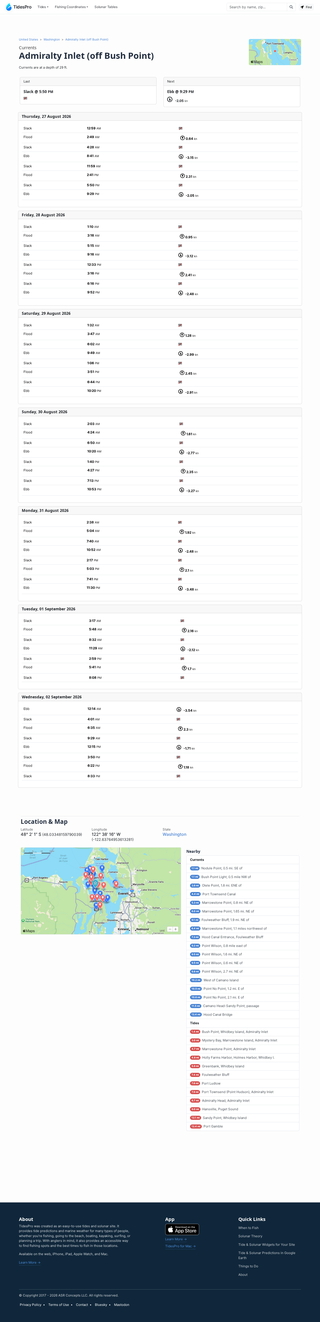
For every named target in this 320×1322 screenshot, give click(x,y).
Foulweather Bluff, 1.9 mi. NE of (220, 920)
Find (308, 7)
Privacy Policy (30, 1305)
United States (28, 39)
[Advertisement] (160, 26)
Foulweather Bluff (210, 1075)
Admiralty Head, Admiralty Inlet (220, 1101)
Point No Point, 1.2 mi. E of (218, 989)
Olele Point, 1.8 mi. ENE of (216, 885)
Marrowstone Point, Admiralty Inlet (224, 1049)
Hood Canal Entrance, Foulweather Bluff (227, 937)
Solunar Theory (250, 1236)
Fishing (70, 7)
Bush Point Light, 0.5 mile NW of (221, 877)
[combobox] (257, 7)
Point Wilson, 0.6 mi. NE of (217, 963)
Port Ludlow (206, 1083)
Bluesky (101, 1305)
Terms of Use (58, 1305)
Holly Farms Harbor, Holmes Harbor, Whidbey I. (233, 1057)
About (243, 1275)
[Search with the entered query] (291, 7)
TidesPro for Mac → (180, 1246)
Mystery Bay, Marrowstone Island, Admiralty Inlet (234, 1040)
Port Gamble (207, 1126)
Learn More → (29, 1262)
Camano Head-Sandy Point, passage (225, 1006)
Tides (41, 7)
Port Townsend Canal (214, 894)
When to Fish (248, 1228)
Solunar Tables (106, 7)
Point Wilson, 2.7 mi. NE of (217, 971)
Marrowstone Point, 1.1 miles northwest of (229, 928)
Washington (52, 39)
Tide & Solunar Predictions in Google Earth (266, 1255)
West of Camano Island (215, 980)
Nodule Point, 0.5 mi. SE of (217, 868)
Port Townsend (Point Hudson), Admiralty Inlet (232, 1092)
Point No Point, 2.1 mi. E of (218, 997)
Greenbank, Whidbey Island (218, 1066)
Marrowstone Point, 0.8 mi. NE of (222, 903)
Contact (82, 1305)
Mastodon (121, 1305)
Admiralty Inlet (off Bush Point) (86, 39)
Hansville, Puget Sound (215, 1109)
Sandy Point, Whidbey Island (219, 1118)
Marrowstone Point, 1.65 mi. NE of (223, 911)
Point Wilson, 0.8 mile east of (219, 946)
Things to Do (248, 1266)
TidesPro (22, 7)
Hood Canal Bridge (212, 1014)
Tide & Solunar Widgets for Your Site (266, 1244)
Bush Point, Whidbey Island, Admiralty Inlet (230, 1032)
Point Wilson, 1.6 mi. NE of (217, 954)
